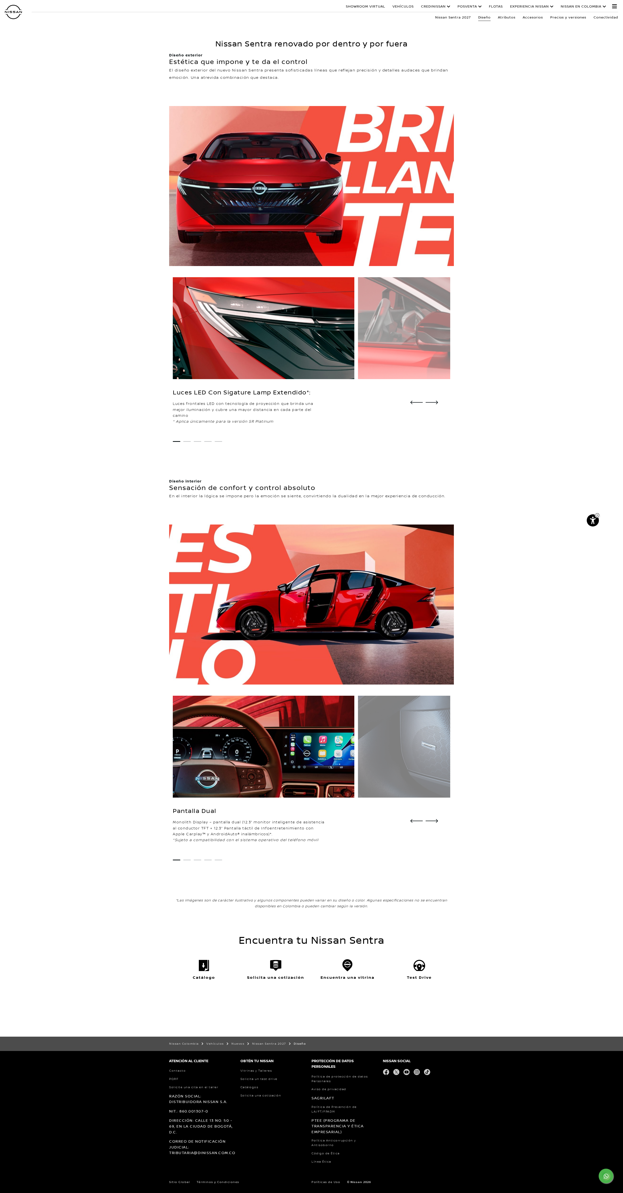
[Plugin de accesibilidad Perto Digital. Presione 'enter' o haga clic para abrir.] (593, 520)
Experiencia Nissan (529, 6)
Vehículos (403, 7)
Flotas (496, 7)
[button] (614, 6)
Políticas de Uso (326, 1182)
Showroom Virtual (365, 7)
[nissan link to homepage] (13, 12)
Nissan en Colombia (581, 6)
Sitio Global (179, 1182)
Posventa (467, 6)
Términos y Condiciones (218, 1182)
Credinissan (433, 6)
